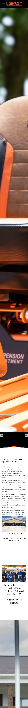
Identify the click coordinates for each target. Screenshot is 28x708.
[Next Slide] (26, 435)
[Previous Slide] (1, 435)
